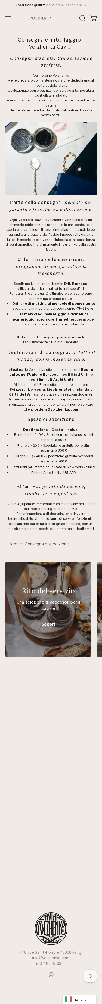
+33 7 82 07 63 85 (51, 963)
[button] (82, 18)
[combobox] (79, 999)
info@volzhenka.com (51, 957)
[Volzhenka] (51, 18)
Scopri (48, 624)
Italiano (80, 999)
